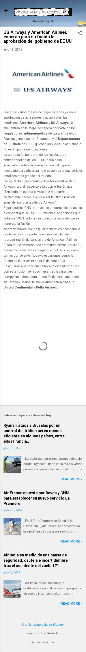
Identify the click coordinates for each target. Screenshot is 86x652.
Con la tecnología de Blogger (43, 625)
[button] (79, 33)
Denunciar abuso (43, 642)
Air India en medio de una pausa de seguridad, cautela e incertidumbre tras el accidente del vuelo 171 (36, 560)
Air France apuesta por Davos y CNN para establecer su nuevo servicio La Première (37, 498)
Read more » (71, 479)
